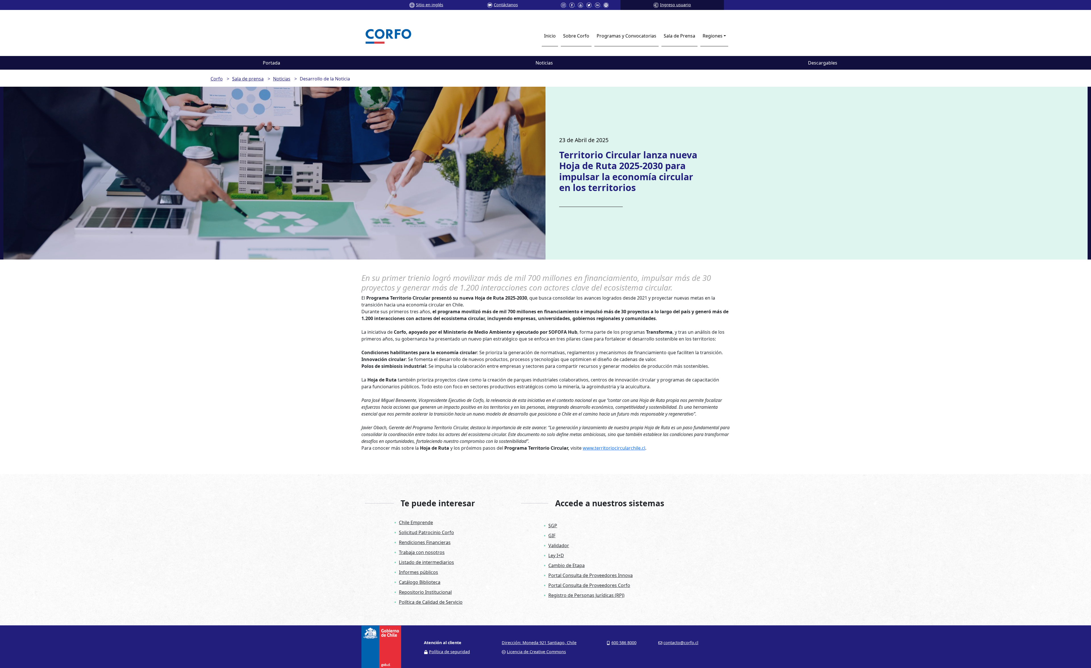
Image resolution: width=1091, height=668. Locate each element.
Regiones (713, 36)
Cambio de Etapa (566, 565)
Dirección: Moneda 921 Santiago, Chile (539, 642)
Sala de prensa (248, 79)
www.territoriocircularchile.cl (614, 448)
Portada (271, 63)
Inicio (550, 36)
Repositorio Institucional (425, 592)
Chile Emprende (416, 522)
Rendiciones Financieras (425, 542)
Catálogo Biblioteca (419, 582)
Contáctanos (506, 4)
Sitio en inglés (429, 4)
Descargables (822, 63)
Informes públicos (418, 572)
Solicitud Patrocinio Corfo (426, 532)
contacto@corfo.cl (680, 642)
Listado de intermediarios (426, 562)
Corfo (217, 79)
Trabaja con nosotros (422, 552)
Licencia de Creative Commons (536, 651)
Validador (558, 545)
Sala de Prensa (679, 36)
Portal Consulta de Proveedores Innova (590, 575)
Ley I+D (556, 555)
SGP (552, 525)
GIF (551, 535)
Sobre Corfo (576, 36)
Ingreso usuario (675, 4)
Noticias (544, 63)
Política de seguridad (449, 651)
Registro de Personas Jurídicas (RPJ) (586, 595)
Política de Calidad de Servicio (431, 602)
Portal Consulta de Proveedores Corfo (589, 585)
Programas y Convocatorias (626, 36)
